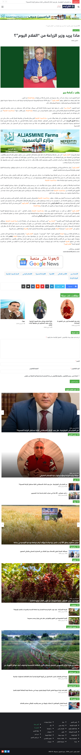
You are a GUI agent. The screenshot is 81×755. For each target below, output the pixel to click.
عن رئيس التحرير (35, 737)
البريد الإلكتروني (75, 368)
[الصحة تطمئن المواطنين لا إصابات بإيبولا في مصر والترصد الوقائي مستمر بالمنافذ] (74, 706)
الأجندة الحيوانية (73, 732)
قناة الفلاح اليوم (73, 728)
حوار (63, 722)
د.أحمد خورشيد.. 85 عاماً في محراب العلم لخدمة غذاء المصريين (49, 493)
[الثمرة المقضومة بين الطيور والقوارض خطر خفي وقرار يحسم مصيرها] (74, 621)
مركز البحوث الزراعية (12, 273)
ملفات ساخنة (60, 738)
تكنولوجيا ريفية (73, 738)
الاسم (78, 361)
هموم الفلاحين (47, 738)
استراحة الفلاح (60, 741)
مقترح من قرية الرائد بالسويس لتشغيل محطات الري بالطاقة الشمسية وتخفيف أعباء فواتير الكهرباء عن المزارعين (41, 666)
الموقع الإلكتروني (34, 368)
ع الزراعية (49, 728)
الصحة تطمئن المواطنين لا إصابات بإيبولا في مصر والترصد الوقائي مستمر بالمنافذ (43, 703)
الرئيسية (76, 26)
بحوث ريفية (61, 735)
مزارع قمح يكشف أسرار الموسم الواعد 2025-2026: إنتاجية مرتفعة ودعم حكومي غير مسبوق (45, 542)
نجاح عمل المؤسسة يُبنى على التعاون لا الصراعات (68, 322)
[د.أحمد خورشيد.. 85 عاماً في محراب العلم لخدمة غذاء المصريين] (74, 495)
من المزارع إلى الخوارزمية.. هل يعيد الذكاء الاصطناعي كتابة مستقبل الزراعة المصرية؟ (43, 484)
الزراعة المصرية (40, 273)
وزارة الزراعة (73, 277)
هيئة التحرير (36, 731)
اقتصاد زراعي (61, 728)
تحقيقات (49, 732)
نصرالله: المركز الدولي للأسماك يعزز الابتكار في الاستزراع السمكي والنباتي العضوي (43, 551)
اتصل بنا (36, 727)
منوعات (49, 741)
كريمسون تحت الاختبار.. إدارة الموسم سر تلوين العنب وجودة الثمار (54, 600)
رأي (50, 725)
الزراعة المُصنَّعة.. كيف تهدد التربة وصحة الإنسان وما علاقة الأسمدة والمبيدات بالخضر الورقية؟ (40, 609)
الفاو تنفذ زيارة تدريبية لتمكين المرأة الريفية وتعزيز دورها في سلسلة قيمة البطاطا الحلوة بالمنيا (40, 690)
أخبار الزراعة (74, 735)
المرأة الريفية (48, 735)
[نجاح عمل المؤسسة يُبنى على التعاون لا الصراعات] (67, 309)
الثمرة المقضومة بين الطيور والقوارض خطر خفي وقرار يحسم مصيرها (47, 618)
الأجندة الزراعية (73, 725)
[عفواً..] (12, 309)
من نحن (37, 734)
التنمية (51, 273)
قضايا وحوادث (47, 722)
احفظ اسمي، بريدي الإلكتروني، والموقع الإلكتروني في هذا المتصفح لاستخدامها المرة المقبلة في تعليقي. (51, 376)
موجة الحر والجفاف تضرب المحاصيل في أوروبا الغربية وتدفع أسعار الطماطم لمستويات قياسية (40, 676)
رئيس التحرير (70, 26)
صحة (75, 741)
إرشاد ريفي (61, 725)
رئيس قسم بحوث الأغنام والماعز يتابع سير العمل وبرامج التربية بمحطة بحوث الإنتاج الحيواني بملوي (42, 1)
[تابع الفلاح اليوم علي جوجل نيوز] (40, 261)
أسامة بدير (74, 273)
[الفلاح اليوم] (65, 6)
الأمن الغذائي (62, 273)
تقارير (63, 732)
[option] (40, 412)
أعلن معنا (36, 724)
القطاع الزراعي (27, 273)
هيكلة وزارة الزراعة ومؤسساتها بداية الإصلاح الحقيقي (59, 475)
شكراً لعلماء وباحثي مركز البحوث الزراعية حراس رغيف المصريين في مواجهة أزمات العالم (40, 323)
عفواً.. (23, 321)
